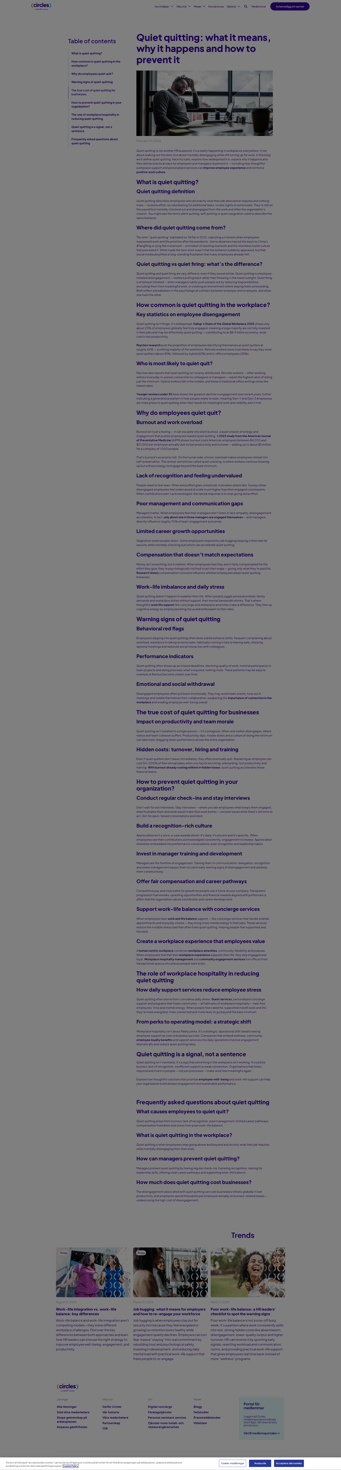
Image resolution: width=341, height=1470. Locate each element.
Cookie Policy (70, 1466)
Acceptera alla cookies (289, 1463)
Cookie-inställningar (232, 1463)
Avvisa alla (260, 1463)
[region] (170, 1463)
